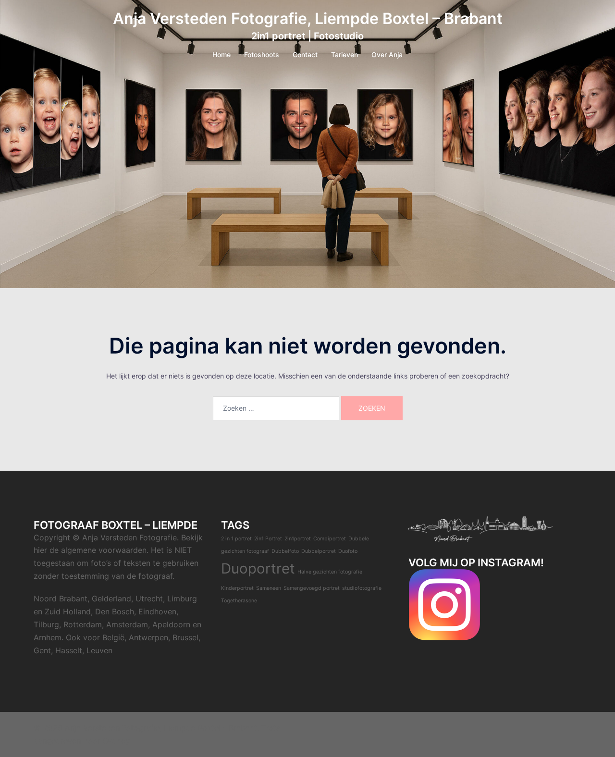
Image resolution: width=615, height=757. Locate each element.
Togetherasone (239, 601)
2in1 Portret (268, 539)
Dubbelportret (318, 551)
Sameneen (268, 588)
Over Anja (387, 54)
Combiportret (329, 539)
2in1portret (297, 539)
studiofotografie (361, 588)
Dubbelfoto (285, 551)
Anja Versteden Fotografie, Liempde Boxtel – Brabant (308, 18)
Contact (305, 54)
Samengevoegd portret (311, 588)
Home (221, 54)
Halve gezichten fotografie (329, 572)
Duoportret (258, 568)
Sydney (116, 740)
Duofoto (347, 551)
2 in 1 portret (236, 539)
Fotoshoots (261, 54)
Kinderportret (237, 588)
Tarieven (344, 54)
